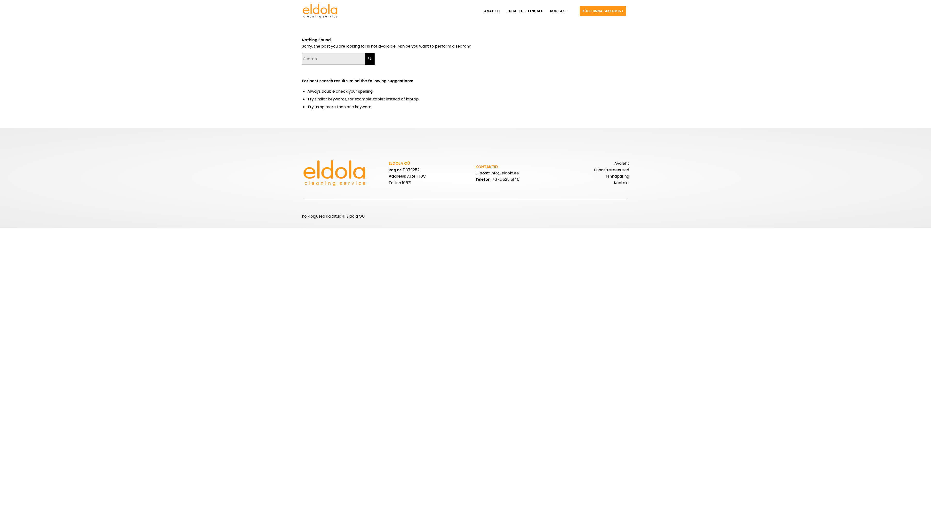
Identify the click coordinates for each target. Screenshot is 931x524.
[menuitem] (492, 11)
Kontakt (621, 183)
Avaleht (621, 163)
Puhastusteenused (611, 170)
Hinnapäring (617, 176)
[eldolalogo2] (320, 11)
